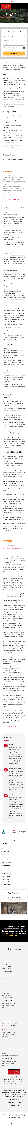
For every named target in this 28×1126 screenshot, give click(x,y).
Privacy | (18, 1115)
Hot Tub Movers (5, 871)
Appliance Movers (6, 862)
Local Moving (5, 843)
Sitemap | (23, 1115)
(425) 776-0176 (8, 1000)
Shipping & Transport (14, 1102)
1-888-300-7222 (15, 935)
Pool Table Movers (6, 873)
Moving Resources (6, 876)
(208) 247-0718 (8, 1058)
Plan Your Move (5, 884)
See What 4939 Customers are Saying (12, 199)
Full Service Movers (6, 857)
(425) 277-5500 (8, 1029)
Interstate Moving (6, 846)
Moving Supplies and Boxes (8, 879)
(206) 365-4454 (8, 971)
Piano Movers (5, 854)
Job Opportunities (14, 1117)
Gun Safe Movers (6, 868)
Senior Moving (5, 851)
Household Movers (6, 860)
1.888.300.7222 (15, 1)
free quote (6, 933)
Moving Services (14, 1099)
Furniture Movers (5, 865)
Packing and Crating (6, 882)
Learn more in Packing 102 (9, 726)
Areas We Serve (14, 1105)
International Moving (6, 848)
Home (3, 17)
